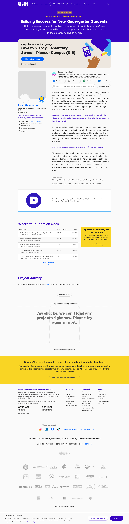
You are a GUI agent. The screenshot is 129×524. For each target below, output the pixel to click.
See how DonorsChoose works (65, 377)
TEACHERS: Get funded (60, 4)
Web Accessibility (71, 405)
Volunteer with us (87, 405)
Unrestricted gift (87, 410)
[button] (81, 86)
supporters (23, 408)
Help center (101, 392)
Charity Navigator (23, 403)
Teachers (46, 438)
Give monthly (86, 403)
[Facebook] (52, 429)
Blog (104, 396)
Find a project (86, 392)
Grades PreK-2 (69, 180)
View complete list (48, 262)
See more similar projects (64, 349)
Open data (101, 399)
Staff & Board (70, 401)
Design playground (103, 401)
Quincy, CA (57, 180)
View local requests (36, 121)
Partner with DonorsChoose (64, 506)
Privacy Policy (31, 522)
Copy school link (104, 86)
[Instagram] (40, 429)
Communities (101, 394)
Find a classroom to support (41, 4)
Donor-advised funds (88, 399)
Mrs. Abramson (28, 105)
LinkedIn (104, 81)
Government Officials (91, 438)
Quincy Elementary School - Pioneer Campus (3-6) (32, 109)
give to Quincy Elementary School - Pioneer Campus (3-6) (79, 76)
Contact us (101, 403)
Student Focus (70, 396)
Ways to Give (86, 389)
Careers (68, 403)
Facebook (59, 81)
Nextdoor (90, 81)
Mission (68, 392)
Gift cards (85, 396)
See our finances (96, 244)
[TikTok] (58, 429)
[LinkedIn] (46, 429)
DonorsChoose (23, 4)
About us (86, 4)
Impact (68, 394)
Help (94, 4)
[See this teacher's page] (24, 98)
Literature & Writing (84, 180)
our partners (86, 444)
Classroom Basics (59, 183)
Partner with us (75, 4)
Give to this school (32, 59)
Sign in (109, 4)
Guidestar (35, 403)
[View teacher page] (32, 85)
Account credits (86, 394)
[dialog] (64, 518)
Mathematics (98, 180)
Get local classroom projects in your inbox (79, 429)
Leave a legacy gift (88, 408)
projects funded (47, 408)
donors (24, 131)
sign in (48, 284)
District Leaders (69, 438)
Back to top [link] (65, 294)
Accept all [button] (116, 518)
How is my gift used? (28, 64)
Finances (68, 399)
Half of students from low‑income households (85, 183)
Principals (55, 438)
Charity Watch (52, 401)
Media (99, 396)
